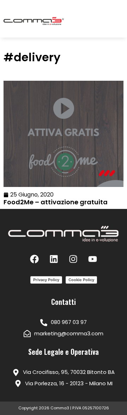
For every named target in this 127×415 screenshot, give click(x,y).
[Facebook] (34, 259)
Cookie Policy (81, 279)
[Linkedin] (54, 259)
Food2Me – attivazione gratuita (56, 202)
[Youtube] (93, 259)
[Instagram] (73, 259)
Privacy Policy (46, 279)
